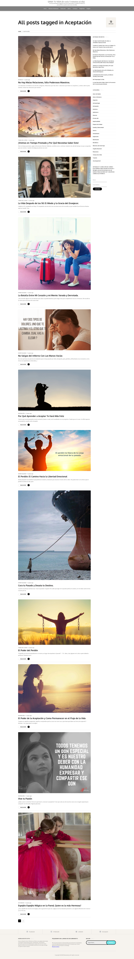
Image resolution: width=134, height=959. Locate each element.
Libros (69, 8)
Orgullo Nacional (97, 148)
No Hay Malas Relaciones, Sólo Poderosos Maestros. (44, 82)
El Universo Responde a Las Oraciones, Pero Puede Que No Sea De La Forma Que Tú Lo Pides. (104, 56)
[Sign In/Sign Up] (128, 16)
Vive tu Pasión (25, 798)
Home (19, 31)
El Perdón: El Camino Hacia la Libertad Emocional (42, 476)
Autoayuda (21, 902)
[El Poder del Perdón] (54, 622)
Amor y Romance (97, 97)
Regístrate (82, 8)
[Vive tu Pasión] (54, 762)
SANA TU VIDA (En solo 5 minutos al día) (66, 1)
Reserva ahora (55, 946)
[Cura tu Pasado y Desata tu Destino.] (54, 535)
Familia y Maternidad (98, 127)
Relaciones (95, 151)
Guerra (94, 130)
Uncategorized (96, 161)
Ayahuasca (95, 112)
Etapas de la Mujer (97, 124)
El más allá (95, 118)
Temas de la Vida (22, 140)
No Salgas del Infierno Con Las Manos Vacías (40, 355)
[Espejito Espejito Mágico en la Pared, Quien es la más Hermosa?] (54, 856)
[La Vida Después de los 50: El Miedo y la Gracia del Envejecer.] (54, 177)
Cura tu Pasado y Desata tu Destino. (35, 585)
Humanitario (96, 133)
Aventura (95, 109)
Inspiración (21, 413)
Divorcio (20, 79)
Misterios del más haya (99, 145)
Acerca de (63, 8)
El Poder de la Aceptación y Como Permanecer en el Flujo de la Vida (52, 718)
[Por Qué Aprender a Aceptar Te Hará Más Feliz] (54, 390)
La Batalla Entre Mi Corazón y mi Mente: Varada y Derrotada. (48, 295)
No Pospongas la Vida (98, 79)
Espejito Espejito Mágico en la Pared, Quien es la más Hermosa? (49, 905)
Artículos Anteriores (53, 8)
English (88, 8)
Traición (95, 158)
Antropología (96, 103)
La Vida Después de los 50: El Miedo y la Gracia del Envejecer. (48, 203)
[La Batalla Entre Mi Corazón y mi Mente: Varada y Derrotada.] (54, 253)
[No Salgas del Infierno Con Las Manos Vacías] (54, 329)
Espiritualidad (22, 292)
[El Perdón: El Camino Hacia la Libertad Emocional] (54, 450)
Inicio (45, 8)
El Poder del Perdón (28, 650)
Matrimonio (96, 139)
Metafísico (95, 142)
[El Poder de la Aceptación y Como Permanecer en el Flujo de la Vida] (54, 688)
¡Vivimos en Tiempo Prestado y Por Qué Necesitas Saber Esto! (48, 142)
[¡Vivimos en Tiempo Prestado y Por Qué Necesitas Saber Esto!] (54, 116)
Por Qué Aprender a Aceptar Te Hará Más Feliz (41, 416)
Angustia (95, 100)
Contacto (75, 8)
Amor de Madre (97, 94)
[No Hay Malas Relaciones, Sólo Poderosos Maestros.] (54, 56)
